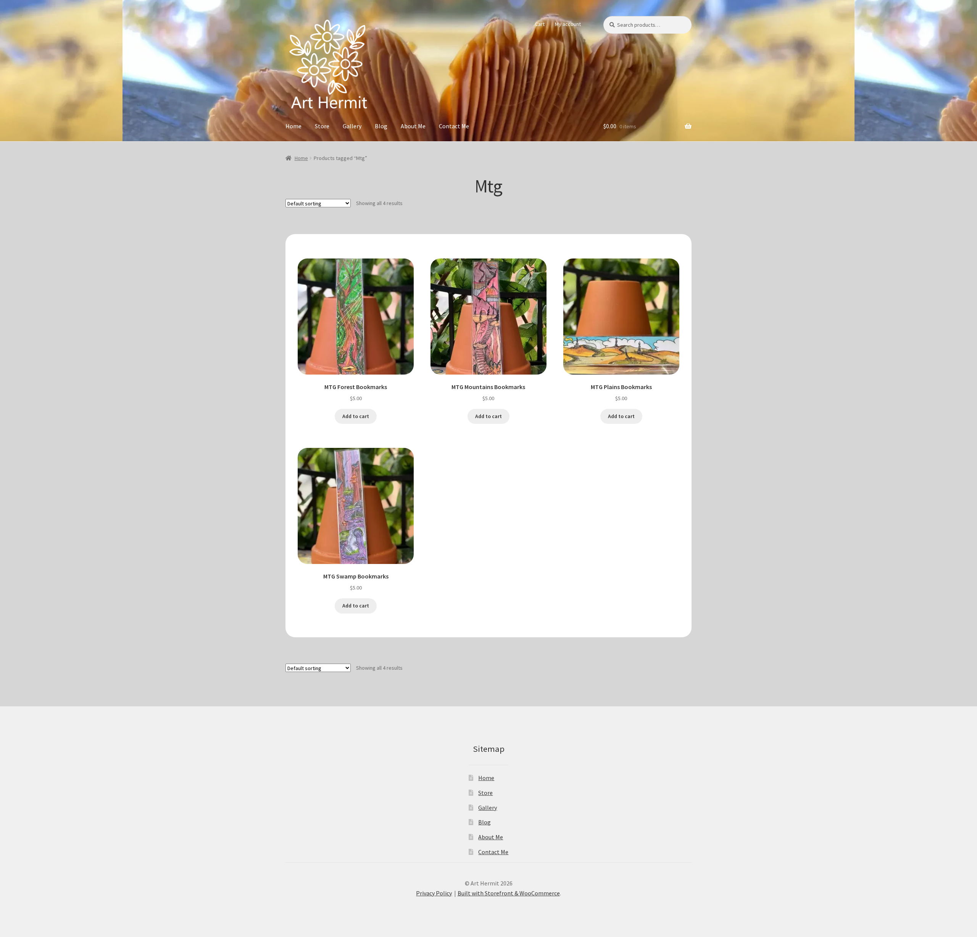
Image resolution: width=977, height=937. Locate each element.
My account (568, 24)
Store (322, 126)
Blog (381, 126)
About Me (413, 126)
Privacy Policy (434, 893)
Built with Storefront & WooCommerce (509, 893)
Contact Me (454, 126)
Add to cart (355, 416)
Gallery (352, 126)
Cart (540, 24)
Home (293, 126)
